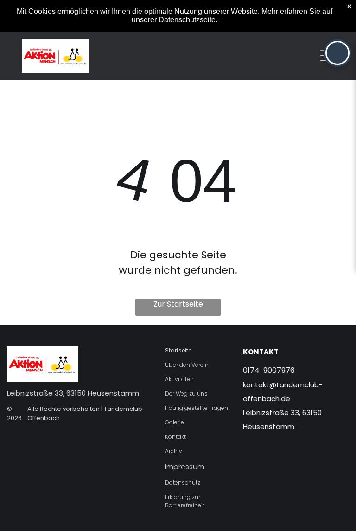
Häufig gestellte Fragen (196, 408)
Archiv (173, 451)
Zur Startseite (178, 304)
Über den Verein (187, 365)
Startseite (178, 350)
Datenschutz (182, 482)
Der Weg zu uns (186, 393)
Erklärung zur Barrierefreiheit (184, 501)
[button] (337, 53)
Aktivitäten (179, 379)
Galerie (174, 422)
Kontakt (175, 437)
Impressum (184, 466)
